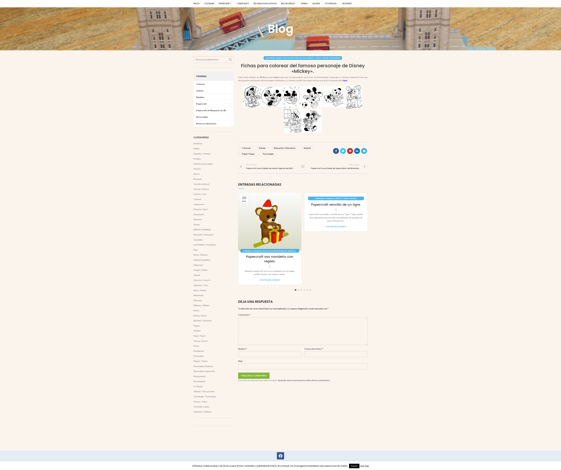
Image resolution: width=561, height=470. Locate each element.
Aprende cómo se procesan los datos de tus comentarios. (304, 380)
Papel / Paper (322, 58)
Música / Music (200, 315)
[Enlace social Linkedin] (357, 151)
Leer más (364, 465)
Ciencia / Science (201, 189)
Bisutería (197, 179)
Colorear (270, 58)
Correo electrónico (313, 348)
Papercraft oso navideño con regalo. (269, 258)
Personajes (335, 58)
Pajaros (196, 325)
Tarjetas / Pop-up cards (204, 391)
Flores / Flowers (200, 255)
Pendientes (198, 351)
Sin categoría (199, 381)
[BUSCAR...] (230, 59)
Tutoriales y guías (201, 406)
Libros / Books (199, 290)
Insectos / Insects (201, 280)
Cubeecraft (198, 204)
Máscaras (197, 300)
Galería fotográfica (201, 260)
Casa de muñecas (201, 184)
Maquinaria (198, 295)
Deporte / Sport (200, 209)
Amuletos (197, 143)
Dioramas (197, 219)
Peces (196, 346)
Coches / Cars (199, 194)
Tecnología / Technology (204, 396)
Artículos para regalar (275, 251)
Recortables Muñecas (203, 366)
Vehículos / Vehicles (202, 411)
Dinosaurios (198, 214)
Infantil (311, 58)
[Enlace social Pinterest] (350, 151)
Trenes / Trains (200, 401)
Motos (196, 310)
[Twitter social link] (343, 151)
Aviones (197, 168)
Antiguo (197, 158)
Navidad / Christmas (202, 320)
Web (240, 361)
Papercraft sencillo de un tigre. (336, 204)
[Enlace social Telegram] (364, 151)
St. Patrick (198, 386)
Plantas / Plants (200, 361)
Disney (279, 58)
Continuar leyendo (269, 280)
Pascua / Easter (200, 341)
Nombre (242, 348)
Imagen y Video (200, 270)
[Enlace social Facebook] (336, 151)
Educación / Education (294, 58)
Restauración (199, 376)
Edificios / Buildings (202, 229)
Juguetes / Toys (200, 285)
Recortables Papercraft (204, 371)
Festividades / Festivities (204, 244)
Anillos (196, 148)
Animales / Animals (252, 251)
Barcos (196, 174)
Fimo (195, 250)
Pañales (197, 330)
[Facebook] (280, 455)
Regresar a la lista (303, 166)
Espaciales (198, 239)
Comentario (244, 314)
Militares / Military (201, 305)
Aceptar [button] (354, 466)
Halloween (198, 265)
